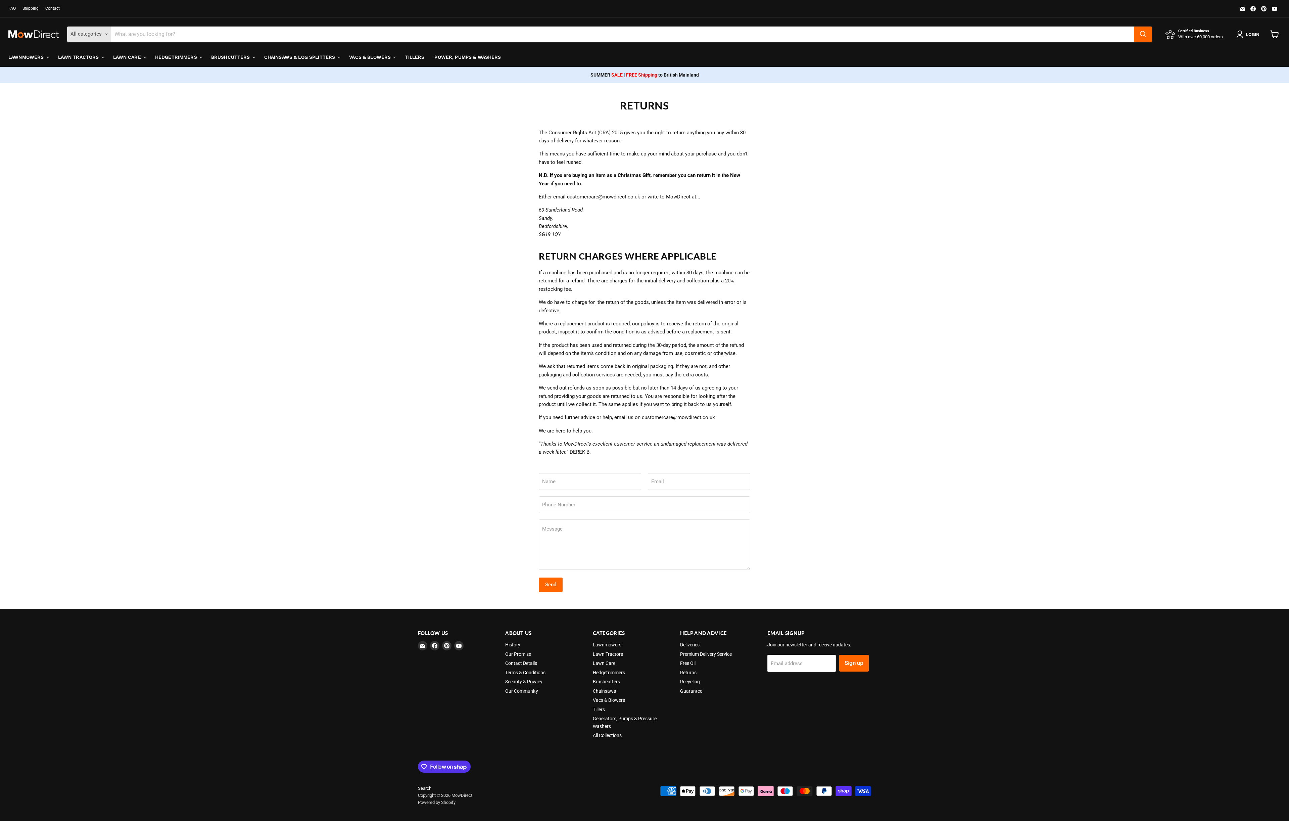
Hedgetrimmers (176, 57)
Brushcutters (231, 57)
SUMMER (606, 75)
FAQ (12, 8)
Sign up (854, 662)
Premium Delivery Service (706, 654)
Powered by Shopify (437, 802)
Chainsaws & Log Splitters (300, 57)
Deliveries (690, 644)
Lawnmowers (26, 57)
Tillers (414, 57)
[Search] (1143, 34)
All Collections (607, 735)
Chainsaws (604, 691)
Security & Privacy (523, 681)
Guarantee (691, 691)
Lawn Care (127, 57)
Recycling (690, 681)
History (512, 644)
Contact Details (521, 663)
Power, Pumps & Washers (467, 57)
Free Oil (688, 663)
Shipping (30, 8)
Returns (688, 672)
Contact (52, 8)
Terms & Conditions (525, 672)
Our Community (521, 691)
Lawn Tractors (79, 57)
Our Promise (518, 654)
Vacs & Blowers (370, 57)
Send (550, 585)
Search (424, 788)
